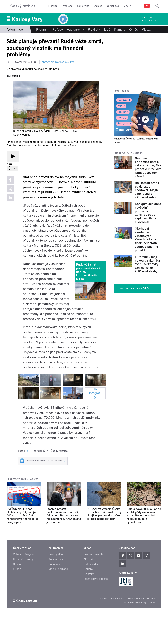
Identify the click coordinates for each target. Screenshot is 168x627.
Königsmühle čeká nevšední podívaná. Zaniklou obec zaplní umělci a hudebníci (148, 213)
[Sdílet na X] (10, 188)
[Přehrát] (13, 156)
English (151, 598)
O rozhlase (113, 6)
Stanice (98, 6)
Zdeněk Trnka (68, 131)
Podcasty (54, 564)
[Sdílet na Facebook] (10, 180)
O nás (133, 29)
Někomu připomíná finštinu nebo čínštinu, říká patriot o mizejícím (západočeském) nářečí (148, 167)
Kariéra (88, 569)
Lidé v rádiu (91, 564)
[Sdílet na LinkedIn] (10, 197)
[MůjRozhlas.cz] (13, 76)
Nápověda (90, 559)
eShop (17, 569)
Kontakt (89, 574)
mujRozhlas (83, 6)
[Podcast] (9, 168)
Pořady (58, 29)
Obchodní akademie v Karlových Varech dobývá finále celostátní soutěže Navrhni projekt (146, 239)
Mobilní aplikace (58, 569)
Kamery (119, 29)
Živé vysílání (123, 124)
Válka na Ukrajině (23, 554)
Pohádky (122, 112)
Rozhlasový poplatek (96, 578)
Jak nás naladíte (94, 554)
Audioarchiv (149, 21)
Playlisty (94, 29)
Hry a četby (123, 100)
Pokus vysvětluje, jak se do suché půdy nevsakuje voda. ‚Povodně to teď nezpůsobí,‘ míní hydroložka (144, 515)
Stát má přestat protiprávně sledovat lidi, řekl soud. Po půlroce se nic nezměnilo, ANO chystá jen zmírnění (64, 515)
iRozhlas (53, 6)
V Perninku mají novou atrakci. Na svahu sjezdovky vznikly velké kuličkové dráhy (147, 264)
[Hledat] (157, 6)
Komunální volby (23, 559)
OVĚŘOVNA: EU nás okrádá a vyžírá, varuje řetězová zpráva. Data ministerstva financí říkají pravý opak (23, 515)
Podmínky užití (136, 598)
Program (67, 6)
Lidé (107, 29)
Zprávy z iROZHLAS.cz (23, 479)
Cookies (102, 598)
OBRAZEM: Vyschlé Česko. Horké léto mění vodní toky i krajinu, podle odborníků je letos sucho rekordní (104, 513)
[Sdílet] (15, 168)
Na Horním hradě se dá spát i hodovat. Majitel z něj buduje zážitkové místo (147, 190)
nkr (28, 450)
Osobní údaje (117, 598)
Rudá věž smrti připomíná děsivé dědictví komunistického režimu (88, 272)
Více (146, 29)
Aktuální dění (16, 29)
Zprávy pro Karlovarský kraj (58, 61)
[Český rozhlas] (21, 6)
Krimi (120, 106)
